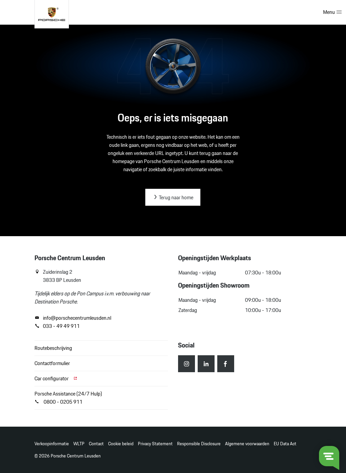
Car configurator (52, 378)
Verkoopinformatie (51, 443)
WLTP (78, 443)
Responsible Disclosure (199, 443)
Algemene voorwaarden (247, 443)
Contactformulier (52, 363)
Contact (96, 443)
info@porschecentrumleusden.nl (77, 318)
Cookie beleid (120, 443)
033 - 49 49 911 (61, 326)
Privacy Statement (155, 443)
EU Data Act (285, 443)
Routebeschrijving (53, 348)
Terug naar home (175, 197)
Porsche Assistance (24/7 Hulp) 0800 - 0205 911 (68, 397)
